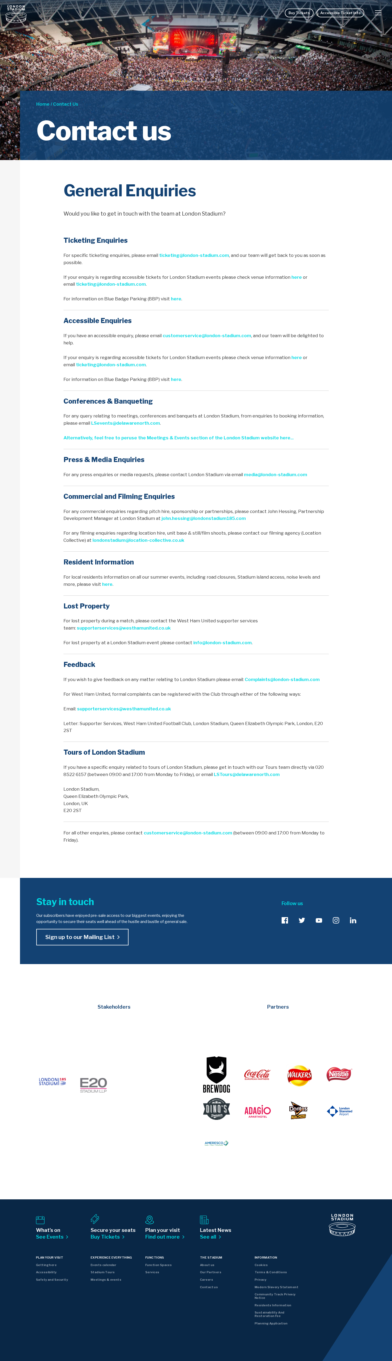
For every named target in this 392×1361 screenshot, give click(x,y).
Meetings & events (106, 1280)
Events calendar (103, 1265)
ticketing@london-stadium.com (194, 255)
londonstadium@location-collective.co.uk (138, 540)
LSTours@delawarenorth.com (247, 774)
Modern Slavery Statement (276, 1287)
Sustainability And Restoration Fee (270, 1314)
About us (207, 1265)
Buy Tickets (299, 13)
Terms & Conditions (271, 1272)
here (296, 277)
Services (152, 1272)
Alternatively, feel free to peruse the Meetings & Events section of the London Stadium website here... (178, 437)
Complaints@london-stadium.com (282, 679)
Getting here (46, 1265)
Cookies (261, 1265)
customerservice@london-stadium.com (207, 335)
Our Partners (210, 1272)
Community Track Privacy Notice (275, 1296)
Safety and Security (52, 1280)
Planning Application (271, 1323)
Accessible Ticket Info (340, 13)
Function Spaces (158, 1265)
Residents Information (273, 1305)
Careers (206, 1280)
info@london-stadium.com (222, 642)
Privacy (260, 1280)
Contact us (209, 1287)
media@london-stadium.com (275, 474)
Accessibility (46, 1272)
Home (43, 104)
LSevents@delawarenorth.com (125, 423)
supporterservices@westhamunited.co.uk (124, 628)
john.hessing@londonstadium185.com (204, 518)
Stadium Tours (103, 1272)
